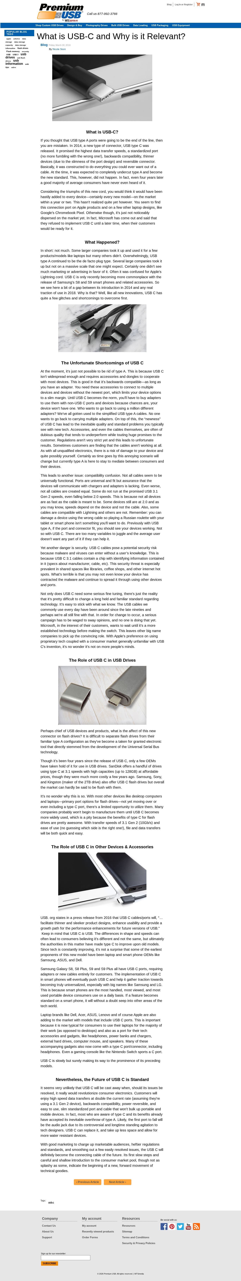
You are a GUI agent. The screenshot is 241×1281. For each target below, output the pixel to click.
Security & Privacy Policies (138, 1243)
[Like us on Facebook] (164, 1226)
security (25, 51)
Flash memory (13, 51)
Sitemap (127, 1231)
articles (16, 39)
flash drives (22, 48)
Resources (128, 1225)
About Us (48, 1231)
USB (8, 54)
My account (89, 1225)
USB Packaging (159, 25)
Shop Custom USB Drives (49, 25)
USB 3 (15, 54)
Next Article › (117, 1182)
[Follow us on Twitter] (180, 1226)
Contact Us (49, 1225)
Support (47, 1237)
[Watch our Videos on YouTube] (188, 1226)
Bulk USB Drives (120, 25)
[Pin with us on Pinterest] (172, 1226)
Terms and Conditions (135, 1237)
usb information (14, 62)
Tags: (43, 1201)
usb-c (13, 67)
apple (8, 39)
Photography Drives (97, 25)
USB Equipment (181, 25)
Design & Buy (74, 25)
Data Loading (140, 25)
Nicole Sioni (59, 49)
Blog (169, 4)
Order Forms (90, 1237)
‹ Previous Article (87, 1182)
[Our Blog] (196, 1226)
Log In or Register (184, 4)
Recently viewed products (98, 1231)
